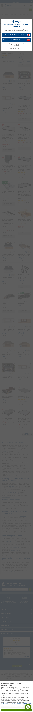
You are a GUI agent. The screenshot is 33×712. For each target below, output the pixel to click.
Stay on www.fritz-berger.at (11, 39)
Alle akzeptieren (16, 710)
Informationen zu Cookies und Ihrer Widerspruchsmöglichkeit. (16, 703)
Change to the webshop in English (13, 34)
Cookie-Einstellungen (16, 707)
